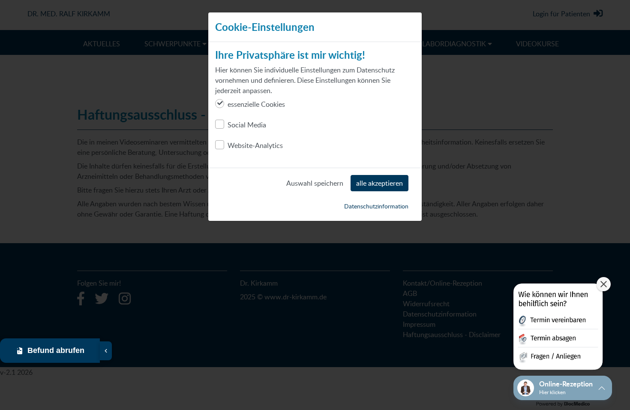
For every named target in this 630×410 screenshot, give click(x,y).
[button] (558, 328)
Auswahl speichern (314, 183)
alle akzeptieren (379, 183)
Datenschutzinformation (376, 206)
